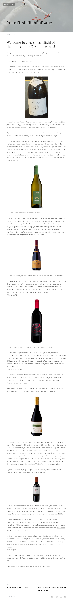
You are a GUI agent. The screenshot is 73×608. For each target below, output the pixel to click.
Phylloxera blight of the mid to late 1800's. (48, 514)
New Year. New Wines (17, 587)
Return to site (9, 4)
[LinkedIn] (61, 597)
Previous (10, 585)
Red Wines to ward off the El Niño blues (51, 589)
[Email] (65, 597)
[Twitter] (57, 597)
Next (38, 585)
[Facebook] (52, 597)
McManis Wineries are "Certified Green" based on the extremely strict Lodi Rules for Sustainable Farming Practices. (34, 380)
